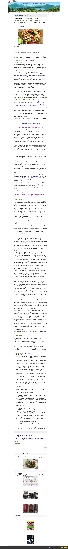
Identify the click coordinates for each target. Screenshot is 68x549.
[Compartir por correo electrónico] (53, 14)
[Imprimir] (52, 14)
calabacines (30, 75)
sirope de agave (42, 104)
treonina (24, 192)
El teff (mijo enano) (34, 177)
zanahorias (21, 75)
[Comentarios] (48, 14)
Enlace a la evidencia (29, 353)
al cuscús (35, 68)
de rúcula (16, 104)
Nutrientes (44, 432)
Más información (4, 547)
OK (63, 547)
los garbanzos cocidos (35, 176)
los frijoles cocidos (43, 184)
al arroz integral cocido (18, 177)
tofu (45, 76)
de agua (38, 101)
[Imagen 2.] (32, 40)
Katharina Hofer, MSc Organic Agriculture (24, 435)
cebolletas (42, 102)
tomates (25, 75)
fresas (31, 104)
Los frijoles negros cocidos (27, 184)
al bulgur (40, 68)
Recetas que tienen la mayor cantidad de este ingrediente (34, 122)
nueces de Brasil (26, 171)
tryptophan (42, 190)
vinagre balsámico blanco (33, 105)
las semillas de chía (27, 187)
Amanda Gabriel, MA (20, 436)
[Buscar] (55, 1)
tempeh (15, 78)
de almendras (26, 104)
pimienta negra (18, 105)
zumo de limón (36, 102)
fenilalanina (16, 192)
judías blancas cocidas (30, 76)
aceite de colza (24, 105)
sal (14, 105)
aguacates (21, 102)
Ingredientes (16, 15)
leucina (20, 192)
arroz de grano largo (29, 68)
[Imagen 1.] (29, 40)
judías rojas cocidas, (40, 76)
